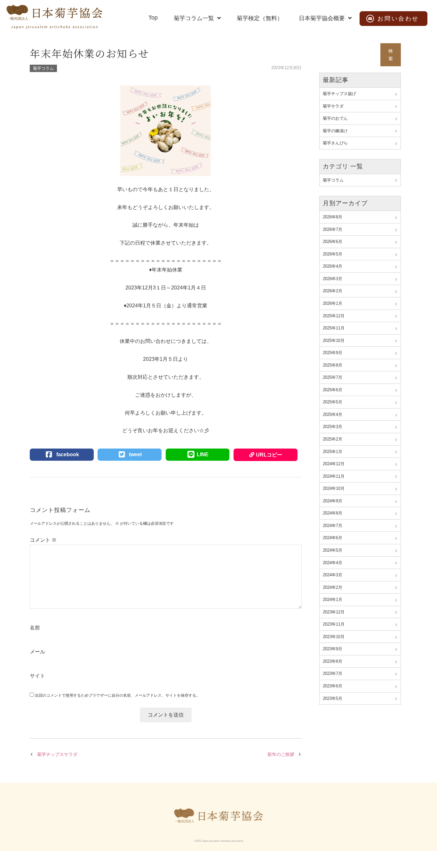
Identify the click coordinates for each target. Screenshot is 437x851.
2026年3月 (332, 278)
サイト (37, 675)
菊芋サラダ (333, 106)
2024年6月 (332, 537)
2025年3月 (332, 426)
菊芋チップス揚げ (339, 93)
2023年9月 (332, 648)
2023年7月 (332, 673)
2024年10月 (334, 488)
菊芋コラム (43, 68)
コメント (43, 540)
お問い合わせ (398, 18)
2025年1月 (332, 451)
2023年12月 (334, 612)
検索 (390, 54)
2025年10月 (334, 340)
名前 (35, 627)
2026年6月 (332, 241)
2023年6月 (332, 686)
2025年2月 (332, 439)
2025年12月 (334, 315)
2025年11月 (334, 328)
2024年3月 (332, 574)
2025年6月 (332, 389)
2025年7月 (332, 377)
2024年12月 (334, 463)
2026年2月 (332, 290)
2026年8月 (332, 217)
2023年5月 (332, 698)
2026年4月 (332, 266)
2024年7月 (332, 525)
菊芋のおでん (335, 118)
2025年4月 (332, 414)
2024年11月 (334, 476)
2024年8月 (332, 513)
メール (37, 651)
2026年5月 (332, 254)
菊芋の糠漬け (335, 130)
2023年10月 (334, 636)
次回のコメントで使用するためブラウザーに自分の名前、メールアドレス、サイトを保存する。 (117, 695)
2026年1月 (332, 303)
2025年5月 (332, 402)
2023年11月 (334, 624)
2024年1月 (332, 599)
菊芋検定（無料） (260, 18)
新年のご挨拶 (280, 754)
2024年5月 (332, 550)
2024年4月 (332, 562)
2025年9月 (332, 352)
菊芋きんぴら (335, 143)
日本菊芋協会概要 (322, 18)
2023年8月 (332, 661)
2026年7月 (332, 229)
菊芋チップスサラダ (57, 754)
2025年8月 (332, 365)
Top (153, 17)
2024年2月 (332, 587)
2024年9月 (332, 500)
